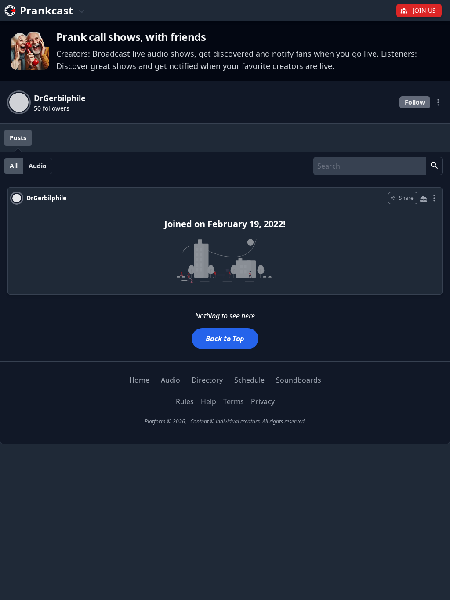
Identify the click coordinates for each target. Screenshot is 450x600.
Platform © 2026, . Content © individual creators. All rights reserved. (225, 421)
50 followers (51, 108)
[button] (434, 166)
